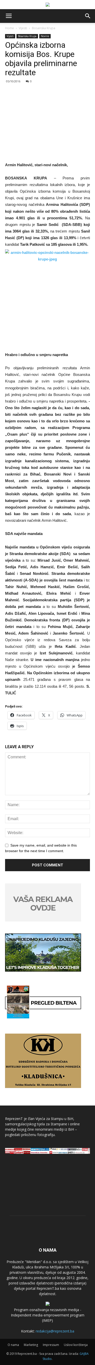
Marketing (31, 1345)
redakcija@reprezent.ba (55, 1331)
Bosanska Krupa (43, 28)
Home (9, 28)
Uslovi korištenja (76, 1345)
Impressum (51, 1345)
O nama (13, 1345)
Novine (45, 36)
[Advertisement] (47, 120)
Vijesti (23, 28)
